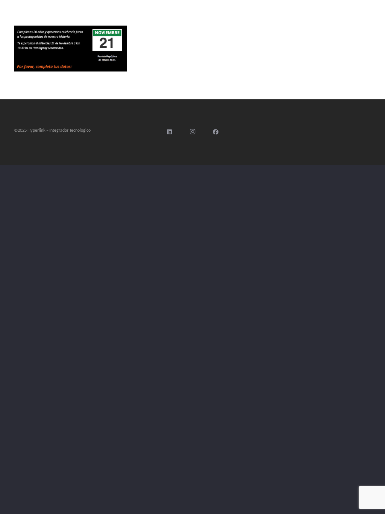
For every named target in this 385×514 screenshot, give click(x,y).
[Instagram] (192, 132)
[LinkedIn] (169, 132)
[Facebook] (216, 132)
